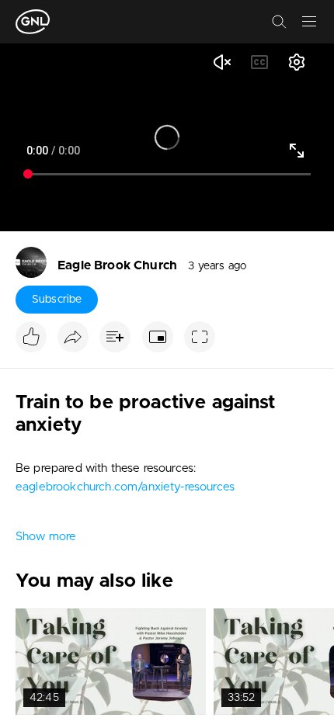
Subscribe (57, 299)
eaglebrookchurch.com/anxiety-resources (125, 487)
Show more (46, 537)
